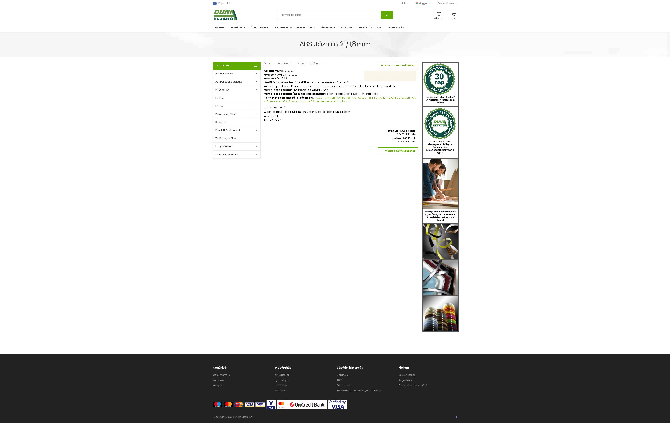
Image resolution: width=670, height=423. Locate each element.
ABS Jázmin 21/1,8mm (307, 63)
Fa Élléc (219, 98)
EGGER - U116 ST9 (280, 101)
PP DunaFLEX (222, 89)
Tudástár (365, 27)
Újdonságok (260, 27)
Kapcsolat (224, 3)
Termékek (237, 27)
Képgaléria (328, 27)
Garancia (342, 375)
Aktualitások (282, 375)
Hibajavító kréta (224, 146)
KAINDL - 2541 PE (367, 97)
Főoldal (220, 27)
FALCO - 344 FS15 (325, 97)
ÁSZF (380, 27)
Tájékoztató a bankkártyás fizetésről (359, 390)
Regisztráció (406, 380)
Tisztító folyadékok (225, 138)
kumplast (440, 123)
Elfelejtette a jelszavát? (413, 385)
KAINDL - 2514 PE (346, 97)
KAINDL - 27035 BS (389, 97)
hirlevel (440, 184)
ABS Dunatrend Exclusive (229, 81)
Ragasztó (220, 122)
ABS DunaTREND (224, 73)
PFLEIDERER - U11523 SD (334, 101)
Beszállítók (304, 27)
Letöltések (347, 27)
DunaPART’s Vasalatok (227, 130)
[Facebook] (215, 3)
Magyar (423, 3)
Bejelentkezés (446, 3)
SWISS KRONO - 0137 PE (305, 101)
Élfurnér (219, 106)
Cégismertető (282, 27)
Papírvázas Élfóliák (225, 114)
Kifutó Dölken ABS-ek (227, 154)
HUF (403, 3)
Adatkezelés (396, 27)
